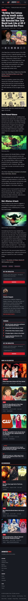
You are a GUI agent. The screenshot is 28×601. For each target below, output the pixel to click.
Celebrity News (5, 562)
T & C (25, 595)
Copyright (10, 598)
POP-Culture (4, 568)
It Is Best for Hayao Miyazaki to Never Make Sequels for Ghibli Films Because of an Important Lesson (13, 405)
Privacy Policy (15, 598)
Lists (3, 570)
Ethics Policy (4, 598)
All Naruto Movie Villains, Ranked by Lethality (14, 330)
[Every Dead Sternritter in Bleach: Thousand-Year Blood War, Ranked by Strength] (14, 526)
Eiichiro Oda (4, 266)
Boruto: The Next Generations (12, 515)
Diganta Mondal (6, 513)
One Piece (11, 266)
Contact (3, 578)
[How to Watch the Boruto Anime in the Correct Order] (14, 500)
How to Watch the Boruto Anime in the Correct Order (13, 511)
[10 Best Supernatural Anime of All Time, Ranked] (14, 371)
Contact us (4, 595)
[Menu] (3, 2)
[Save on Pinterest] (5, 48)
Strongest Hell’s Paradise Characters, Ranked (14, 328)
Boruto (4, 515)
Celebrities (7, 7)
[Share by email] (18, 48)
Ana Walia (5, 436)
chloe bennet (5, 438)
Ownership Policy (22, 598)
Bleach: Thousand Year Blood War (13, 542)
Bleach (4, 542)
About (3, 576)
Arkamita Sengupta (5, 28)
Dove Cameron (11, 438)
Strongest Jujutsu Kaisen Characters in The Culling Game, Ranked (13, 336)
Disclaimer (14, 595)
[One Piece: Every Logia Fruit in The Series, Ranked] (14, 473)
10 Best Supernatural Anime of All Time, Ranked (14, 381)
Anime (4, 402)
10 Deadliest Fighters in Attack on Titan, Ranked (14, 333)
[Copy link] (21, 48)
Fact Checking (20, 595)
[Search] (25, 2)
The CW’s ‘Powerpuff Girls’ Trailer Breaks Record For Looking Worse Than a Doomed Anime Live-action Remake (14, 433)
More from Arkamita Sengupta (9, 314)
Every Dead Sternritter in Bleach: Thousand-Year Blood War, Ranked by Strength (13, 537)
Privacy (3, 586)
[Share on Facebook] (11, 48)
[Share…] (24, 48)
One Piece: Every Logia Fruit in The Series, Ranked (13, 484)
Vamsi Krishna (5, 409)
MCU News (4, 566)
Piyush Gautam (6, 383)
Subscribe (14, 282)
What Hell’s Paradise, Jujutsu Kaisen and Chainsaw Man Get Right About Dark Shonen (15, 325)
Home (3, 7)
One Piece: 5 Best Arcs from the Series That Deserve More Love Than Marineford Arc (14, 74)
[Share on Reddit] (15, 48)
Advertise (4, 580)
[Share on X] (8, 48)
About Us (9, 595)
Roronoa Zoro (17, 266)
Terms (3, 588)
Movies (3, 564)
